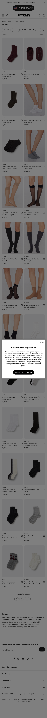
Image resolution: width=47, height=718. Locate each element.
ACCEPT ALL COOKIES (23, 372)
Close (42, 342)
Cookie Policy (22, 360)
